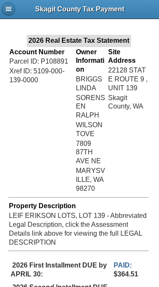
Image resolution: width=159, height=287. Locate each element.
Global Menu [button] (8, 9)
